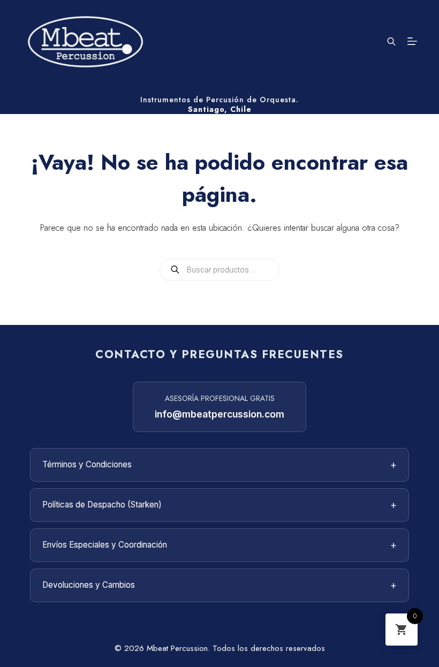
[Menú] (412, 41)
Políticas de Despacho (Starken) (219, 504)
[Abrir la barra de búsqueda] (391, 41)
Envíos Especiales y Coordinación (219, 545)
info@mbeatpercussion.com (219, 414)
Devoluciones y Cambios (219, 585)
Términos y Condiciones (219, 464)
